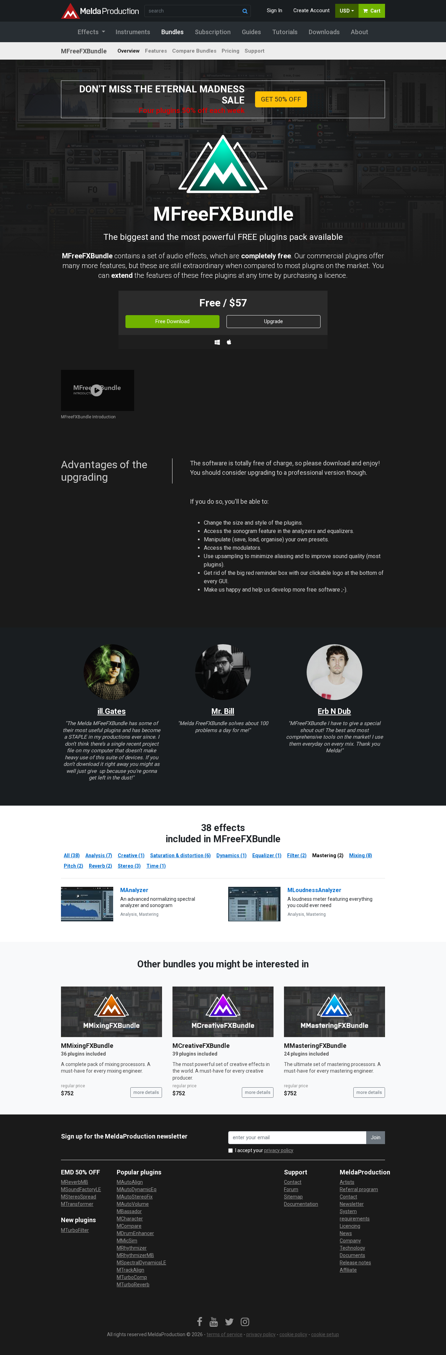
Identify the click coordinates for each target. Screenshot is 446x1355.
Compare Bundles (194, 51)
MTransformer (77, 1204)
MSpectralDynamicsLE (141, 1262)
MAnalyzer (134, 890)
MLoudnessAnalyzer (314, 890)
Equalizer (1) (267, 855)
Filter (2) (297, 855)
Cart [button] (375, 11)
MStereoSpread (78, 1197)
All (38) (72, 855)
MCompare (129, 1226)
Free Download (172, 321)
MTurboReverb (133, 1284)
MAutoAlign (130, 1182)
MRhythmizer (132, 1248)
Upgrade (273, 321)
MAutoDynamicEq (136, 1189)
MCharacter (130, 1218)
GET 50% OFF (281, 99)
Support (254, 51)
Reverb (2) (100, 866)
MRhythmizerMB (135, 1255)
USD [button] (345, 11)
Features (156, 51)
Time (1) (156, 866)
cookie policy (293, 1334)
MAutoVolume (133, 1204)
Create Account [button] (311, 10)
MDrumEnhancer (135, 1233)
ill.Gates (112, 711)
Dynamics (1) (231, 855)
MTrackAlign (130, 1270)
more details (146, 1092)
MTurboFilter (75, 1230)
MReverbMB (74, 1182)
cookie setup (325, 1334)
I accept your (264, 1150)
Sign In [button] (274, 10)
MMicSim (127, 1240)
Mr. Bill (223, 711)
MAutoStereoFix (135, 1197)
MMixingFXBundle (87, 1045)
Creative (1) (131, 855)
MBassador (129, 1211)
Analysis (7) (98, 855)
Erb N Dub (334, 711)
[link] (199, 1322)
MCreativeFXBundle (201, 1045)
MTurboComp (132, 1277)
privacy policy (278, 1150)
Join (375, 1137)
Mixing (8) (360, 855)
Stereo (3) (129, 866)
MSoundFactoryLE (81, 1189)
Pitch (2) (73, 866)
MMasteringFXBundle (315, 1045)
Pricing (230, 51)
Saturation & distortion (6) (180, 855)
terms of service (225, 1334)
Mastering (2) (328, 855)
